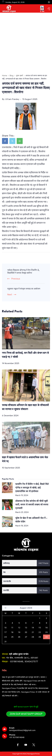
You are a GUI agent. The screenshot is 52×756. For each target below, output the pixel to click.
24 (5, 637)
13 (26, 627)
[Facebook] (17, 744)
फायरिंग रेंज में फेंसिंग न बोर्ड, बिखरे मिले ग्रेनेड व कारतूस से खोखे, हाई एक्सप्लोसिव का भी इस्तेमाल (32, 488)
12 (19, 627)
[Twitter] (33, 744)
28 (33, 637)
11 (12, 627)
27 (26, 637)
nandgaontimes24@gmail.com (22, 730)
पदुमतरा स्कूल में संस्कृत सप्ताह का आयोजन (23, 289)
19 (19, 632)
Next (9, 294)
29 (40, 637)
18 (12, 632)
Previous (15, 278)
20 (26, 632)
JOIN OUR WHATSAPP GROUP (26, 713)
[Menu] (48, 8)
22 (40, 632)
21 (33, 632)
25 (12, 637)
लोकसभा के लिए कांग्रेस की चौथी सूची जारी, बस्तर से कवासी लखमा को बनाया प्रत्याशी (31, 504)
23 (46, 632)
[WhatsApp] (49, 2)
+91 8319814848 (16, 737)
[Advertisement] (26, 40)
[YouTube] (25, 744)
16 (46, 627)
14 (33, 627)
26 (19, 637)
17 (5, 632)
